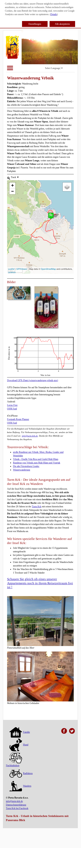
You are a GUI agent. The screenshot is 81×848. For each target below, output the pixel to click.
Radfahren (28, 773)
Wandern (27, 786)
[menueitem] (8, 177)
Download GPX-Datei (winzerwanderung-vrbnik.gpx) (32, 380)
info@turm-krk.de (30, 436)
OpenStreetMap (48, 268)
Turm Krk (36, 506)
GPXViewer (21, 268)
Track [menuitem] (14, 177)
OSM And (12, 408)
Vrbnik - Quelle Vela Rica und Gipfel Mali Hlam (35, 459)
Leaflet (11, 268)
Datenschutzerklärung (16, 804)
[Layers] (67, 187)
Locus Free (12, 405)
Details (54, 14)
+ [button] (12, 185)
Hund (25, 744)
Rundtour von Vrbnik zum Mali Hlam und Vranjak (36, 462)
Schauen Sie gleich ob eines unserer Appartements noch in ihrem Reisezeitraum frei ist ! (40, 583)
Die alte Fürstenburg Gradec (26, 466)
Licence (12, 272)
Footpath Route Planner (18, 419)
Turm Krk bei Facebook (17, 808)
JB (8, 338)
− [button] (12, 191)
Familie (26, 732)
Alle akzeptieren (62, 24)
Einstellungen (35, 24)
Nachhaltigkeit (12, 765)
